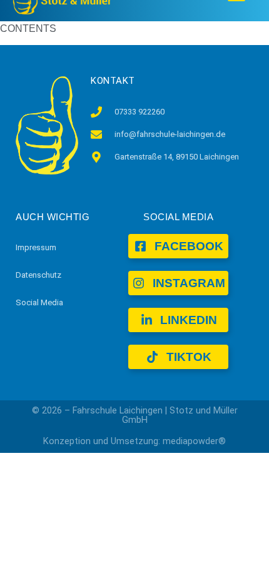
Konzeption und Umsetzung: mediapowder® (134, 441)
